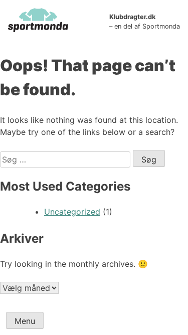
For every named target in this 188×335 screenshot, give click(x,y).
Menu (25, 321)
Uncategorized (72, 212)
